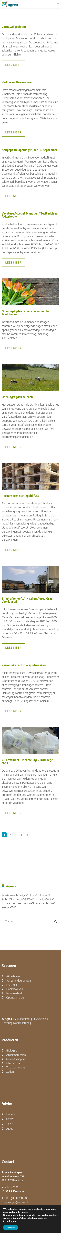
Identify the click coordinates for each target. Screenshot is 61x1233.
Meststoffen (13, 1063)
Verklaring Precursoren (17, 82)
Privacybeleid (40, 1018)
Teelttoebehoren (16, 1067)
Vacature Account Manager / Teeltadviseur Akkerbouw (30, 214)
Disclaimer (24, 1018)
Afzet (9, 1128)
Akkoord (11, 1227)
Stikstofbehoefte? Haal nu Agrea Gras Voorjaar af (27, 599)
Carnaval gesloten (14, 27)
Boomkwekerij (15, 989)
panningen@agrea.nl (16, 1202)
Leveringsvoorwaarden (15, 1023)
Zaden (10, 1071)
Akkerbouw (13, 976)
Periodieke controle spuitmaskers (24, 665)
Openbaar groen (15, 997)
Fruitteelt (11, 984)
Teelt (9, 1123)
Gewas (10, 1119)
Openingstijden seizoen (17, 397)
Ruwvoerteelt (14, 993)
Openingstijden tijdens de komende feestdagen (25, 312)
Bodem (10, 1114)
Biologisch (12, 1050)
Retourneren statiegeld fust (20, 495)
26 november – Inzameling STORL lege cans (27, 761)
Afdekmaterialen (16, 1055)
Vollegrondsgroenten (18, 980)
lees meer (13, 64)
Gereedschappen (16, 1059)
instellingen (9, 1221)
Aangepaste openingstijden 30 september (29, 150)
